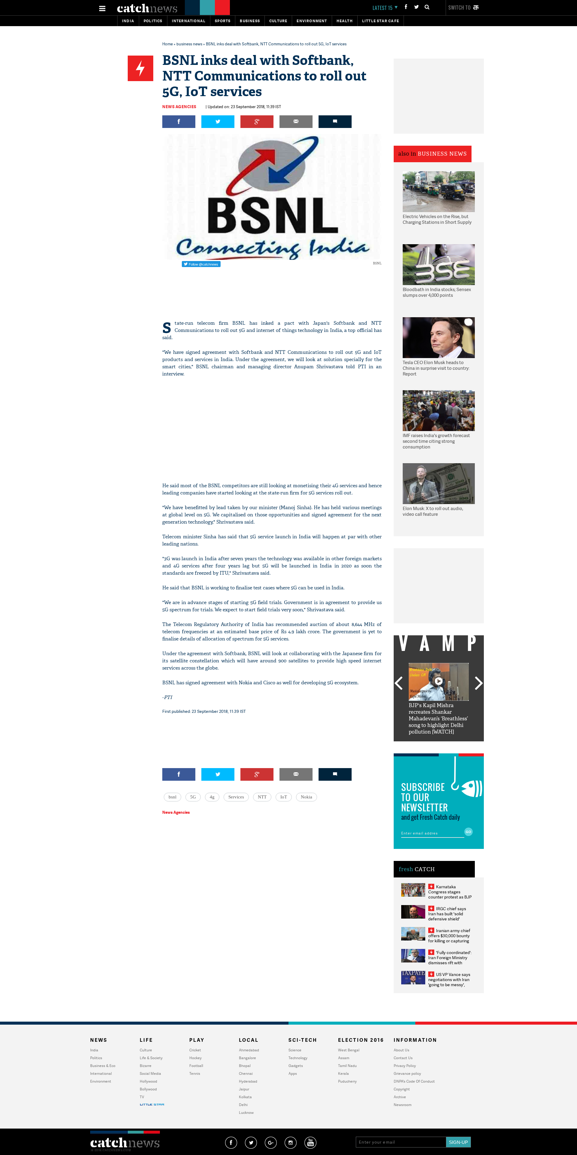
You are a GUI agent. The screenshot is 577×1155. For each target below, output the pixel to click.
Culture (278, 20)
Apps (292, 1073)
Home (167, 44)
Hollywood (148, 1081)
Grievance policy (407, 1073)
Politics (153, 20)
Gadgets (295, 1065)
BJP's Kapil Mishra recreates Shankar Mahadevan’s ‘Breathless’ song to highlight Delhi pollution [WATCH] (438, 718)
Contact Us (403, 1057)
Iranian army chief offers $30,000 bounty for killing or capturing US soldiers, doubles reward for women (449, 941)
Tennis (194, 1073)
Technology (297, 1057)
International (101, 1073)
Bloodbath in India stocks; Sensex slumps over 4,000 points (437, 292)
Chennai (246, 1073)
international (189, 20)
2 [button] (430, 746)
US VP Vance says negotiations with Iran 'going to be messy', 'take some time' (449, 981)
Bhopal (245, 1065)
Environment (312, 20)
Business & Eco (102, 1065)
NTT (262, 797)
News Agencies (179, 106)
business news (189, 44)
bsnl (172, 797)
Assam (343, 1057)
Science (294, 1050)
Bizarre (145, 1065)
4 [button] (448, 746)
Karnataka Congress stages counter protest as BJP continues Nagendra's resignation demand (450, 897)
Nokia (306, 797)
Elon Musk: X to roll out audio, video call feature (433, 511)
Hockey (195, 1057)
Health (345, 20)
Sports (222, 20)
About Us (401, 1050)
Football (196, 1065)
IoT (283, 797)
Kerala (343, 1073)
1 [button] (421, 746)
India (128, 20)
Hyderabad (248, 1081)
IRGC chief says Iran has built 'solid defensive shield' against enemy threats (449, 916)
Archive (400, 1096)
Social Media (150, 1073)
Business (250, 20)
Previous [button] (398, 683)
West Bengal (348, 1050)
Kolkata (245, 1096)
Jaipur (244, 1089)
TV (142, 1096)
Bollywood (148, 1089)
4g (212, 797)
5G (193, 797)
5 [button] (457, 746)
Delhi (243, 1104)
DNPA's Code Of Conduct (414, 1081)
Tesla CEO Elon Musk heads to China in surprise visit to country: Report (436, 368)
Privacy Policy (405, 1065)
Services (236, 797)
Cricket (195, 1050)
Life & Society (151, 1057)
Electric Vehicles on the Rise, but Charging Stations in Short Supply (437, 219)
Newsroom (402, 1104)
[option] (439, 699)
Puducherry (347, 1081)
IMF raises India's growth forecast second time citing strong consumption (436, 441)
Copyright (402, 1089)
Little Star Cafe (380, 20)
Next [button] (479, 683)
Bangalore (247, 1057)
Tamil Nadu (347, 1065)
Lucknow (246, 1112)
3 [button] (439, 746)
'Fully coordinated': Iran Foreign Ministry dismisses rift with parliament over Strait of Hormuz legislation (450, 963)
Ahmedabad (249, 1050)
